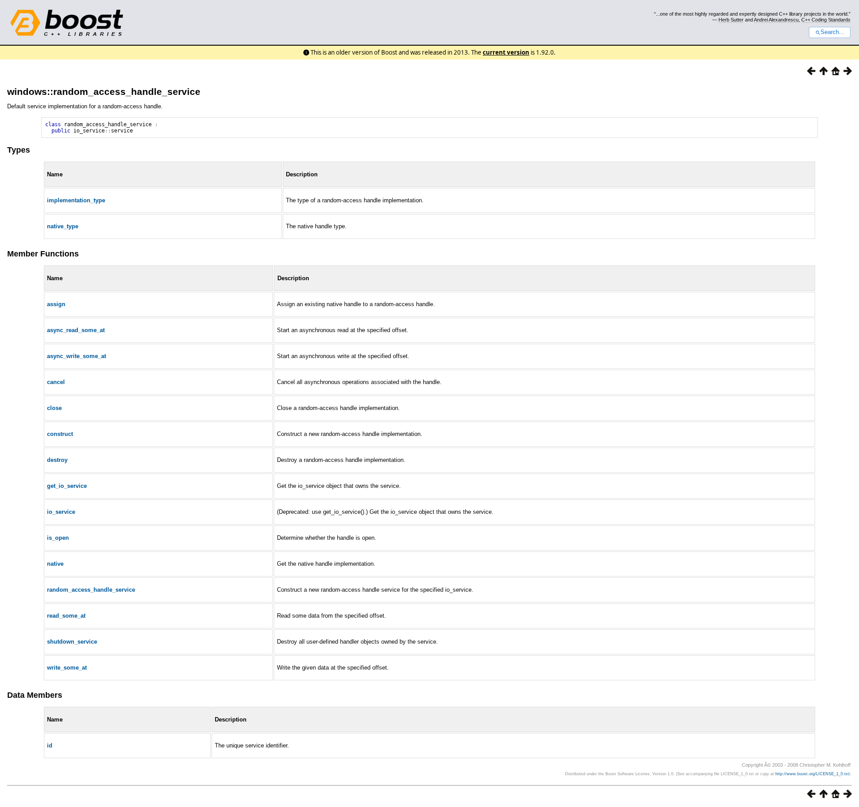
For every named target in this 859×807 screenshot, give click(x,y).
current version (506, 52)
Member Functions (43, 253)
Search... (832, 32)
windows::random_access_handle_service (103, 91)
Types (18, 149)
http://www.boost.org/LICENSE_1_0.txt (812, 774)
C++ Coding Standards (825, 19)
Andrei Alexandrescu (776, 19)
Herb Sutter (731, 19)
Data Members (34, 695)
